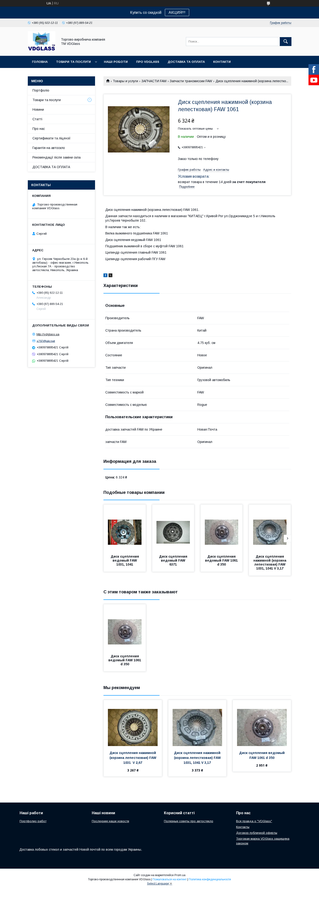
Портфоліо (40, 90)
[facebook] (105, 276)
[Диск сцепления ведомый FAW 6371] (173, 528)
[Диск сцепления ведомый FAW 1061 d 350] (222, 528)
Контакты (242, 827)
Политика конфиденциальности (210, 879)
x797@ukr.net (46, 341)
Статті (37, 119)
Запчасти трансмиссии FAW (191, 81)
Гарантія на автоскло (48, 148)
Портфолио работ (33, 821)
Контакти (222, 62)
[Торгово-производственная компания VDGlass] (41, 50)
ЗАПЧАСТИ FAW (154, 81)
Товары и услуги (125, 81)
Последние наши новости (110, 821)
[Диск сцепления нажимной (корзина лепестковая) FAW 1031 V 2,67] (133, 723)
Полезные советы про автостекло (188, 821)
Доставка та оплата (186, 62)
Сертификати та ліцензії (51, 138)
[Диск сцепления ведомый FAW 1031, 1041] (125, 528)
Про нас (38, 129)
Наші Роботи (116, 62)
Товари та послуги (73, 62)
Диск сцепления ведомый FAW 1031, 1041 (125, 560)
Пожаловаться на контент (169, 879)
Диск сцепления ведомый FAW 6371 (173, 560)
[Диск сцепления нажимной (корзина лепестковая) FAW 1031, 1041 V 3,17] (270, 528)
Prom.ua (179, 875)
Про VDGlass (147, 62)
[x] (110, 276)
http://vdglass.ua (47, 334)
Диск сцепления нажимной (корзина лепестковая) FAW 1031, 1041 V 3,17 (270, 562)
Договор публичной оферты (256, 833)
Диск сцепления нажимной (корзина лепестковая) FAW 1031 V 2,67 (133, 757)
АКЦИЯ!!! (177, 12)
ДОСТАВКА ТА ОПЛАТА (51, 167)
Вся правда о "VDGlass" (254, 821)
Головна (40, 62)
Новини (38, 109)
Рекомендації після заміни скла (56, 157)
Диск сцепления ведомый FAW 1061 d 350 (222, 560)
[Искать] (285, 41)
